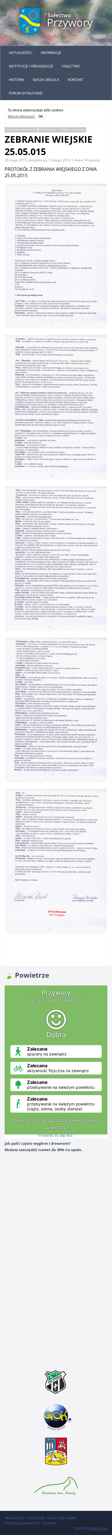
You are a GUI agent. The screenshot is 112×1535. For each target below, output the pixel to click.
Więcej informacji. (21, 117)
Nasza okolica (46, 79)
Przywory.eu (97, 1528)
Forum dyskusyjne (26, 93)
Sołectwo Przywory (21, 130)
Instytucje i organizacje (31, 66)
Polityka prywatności (22, 1523)
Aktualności (20, 52)
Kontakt (75, 79)
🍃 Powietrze (27, 975)
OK (40, 117)
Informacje (51, 52)
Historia (16, 79)
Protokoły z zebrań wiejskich (62, 130)
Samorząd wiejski (61, 1517)
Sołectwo (71, 66)
